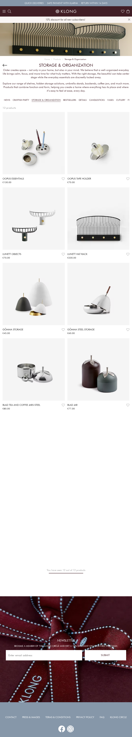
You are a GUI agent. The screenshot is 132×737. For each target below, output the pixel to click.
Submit (105, 655)
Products (57, 59)
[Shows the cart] (128, 11)
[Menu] (4, 11)
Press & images (31, 717)
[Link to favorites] (122, 11)
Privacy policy (85, 717)
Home (47, 59)
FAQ (102, 717)
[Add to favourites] (63, 179)
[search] (9, 11)
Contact (10, 717)
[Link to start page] (66, 11)
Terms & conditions (57, 717)
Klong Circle (118, 717)
